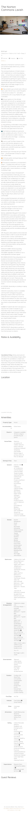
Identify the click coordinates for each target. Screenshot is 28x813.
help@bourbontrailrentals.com (14, 808)
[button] (2, 25)
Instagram (10, 810)
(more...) (3, 60)
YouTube (18, 810)
